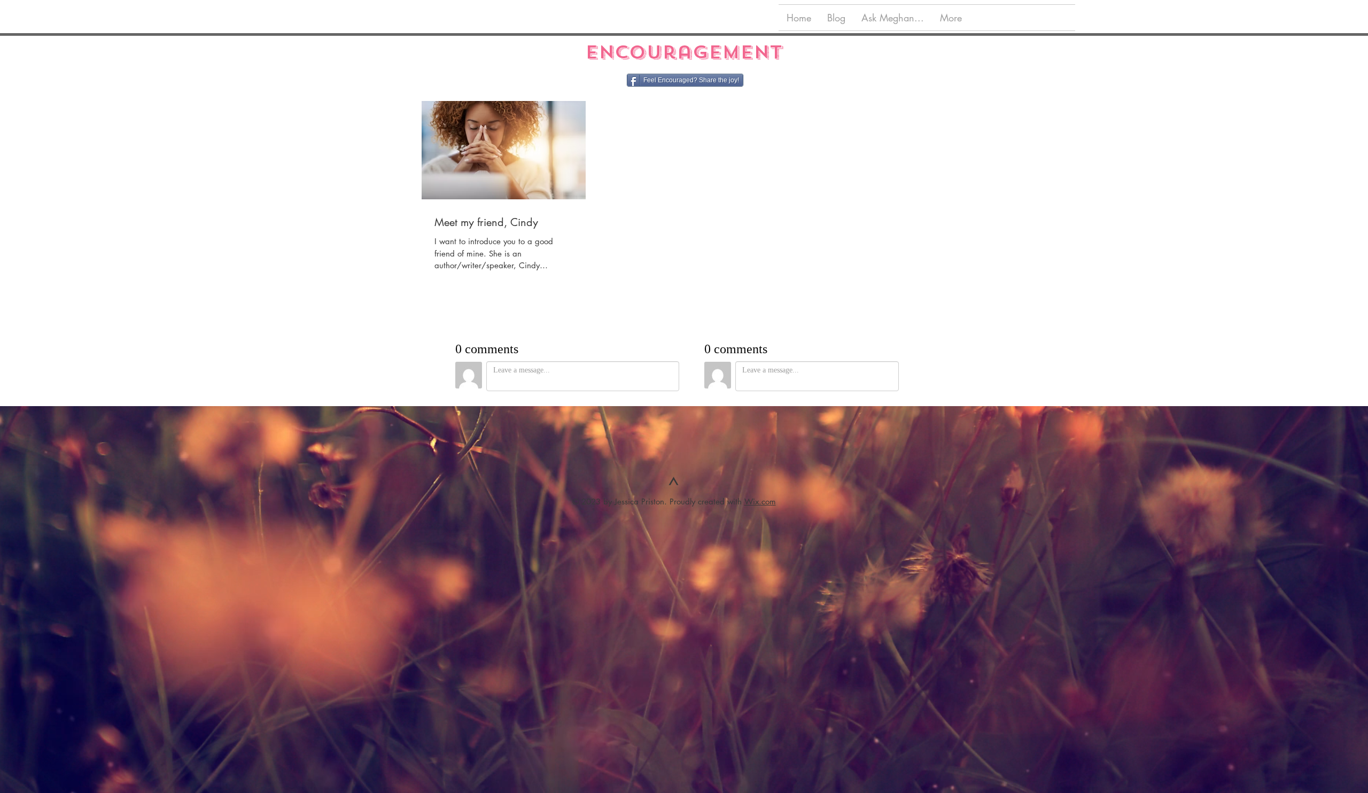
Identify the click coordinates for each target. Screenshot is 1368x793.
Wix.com (760, 501)
